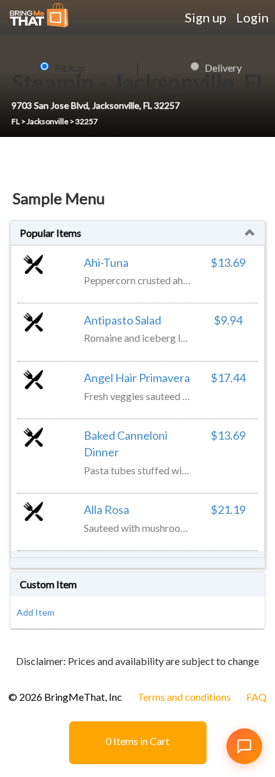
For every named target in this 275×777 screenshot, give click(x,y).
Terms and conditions (184, 697)
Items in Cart (137, 741)
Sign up (205, 17)
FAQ (256, 697)
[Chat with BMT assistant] (244, 746)
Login (252, 17)
